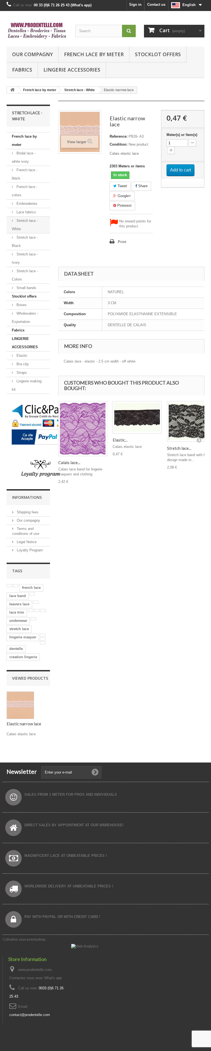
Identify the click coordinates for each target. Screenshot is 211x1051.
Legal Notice (26, 542)
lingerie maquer (22, 637)
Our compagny (32, 54)
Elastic (21, 355)
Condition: (118, 144)
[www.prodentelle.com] (37, 31)
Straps (21, 373)
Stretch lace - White (25, 225)
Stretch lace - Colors (25, 275)
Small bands (25, 288)
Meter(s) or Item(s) (181, 135)
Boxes (21, 305)
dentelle (16, 649)
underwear (18, 621)
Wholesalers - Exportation (25, 317)
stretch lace (19, 629)
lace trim (16, 612)
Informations (27, 497)
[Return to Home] (12, 90)
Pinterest (124, 205)
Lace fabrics (25, 212)
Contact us (156, 4)
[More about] (9, 585)
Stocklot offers (158, 54)
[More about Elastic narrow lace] (20, 705)
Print (122, 242)
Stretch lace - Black (25, 241)
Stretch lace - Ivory (25, 258)
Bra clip (22, 364)
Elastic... (120, 439)
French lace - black (24, 174)
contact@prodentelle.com (29, 1015)
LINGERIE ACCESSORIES (71, 69)
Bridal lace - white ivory (23, 157)
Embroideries (26, 204)
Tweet (121, 186)
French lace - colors (24, 191)
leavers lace (19, 604)
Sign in (135, 4)
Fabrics (22, 69)
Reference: (118, 136)
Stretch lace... (179, 448)
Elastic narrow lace (24, 723)
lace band (17, 596)
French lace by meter (94, 54)
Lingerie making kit (26, 385)
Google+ (123, 196)
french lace (31, 588)
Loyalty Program (29, 550)
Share (142, 186)
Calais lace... (69, 462)
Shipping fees (27, 512)
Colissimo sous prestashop (24, 939)
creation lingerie (23, 657)
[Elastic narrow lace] (137, 417)
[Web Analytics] (84, 946)
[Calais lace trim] (82, 428)
